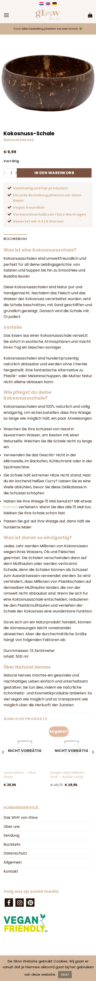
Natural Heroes (18, 139)
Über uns (11, 826)
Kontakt (10, 871)
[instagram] (19, 902)
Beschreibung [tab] (15, 239)
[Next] (92, 761)
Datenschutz (15, 853)
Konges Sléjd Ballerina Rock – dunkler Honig (67, 775)
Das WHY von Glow (20, 817)
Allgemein (12, 862)
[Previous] (3, 761)
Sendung (11, 835)
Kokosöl (10, 507)
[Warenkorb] (90, 15)
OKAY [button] (65, 974)
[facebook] (9, 902)
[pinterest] (30, 902)
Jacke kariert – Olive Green (19, 775)
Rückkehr (12, 844)
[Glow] (48, 15)
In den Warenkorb (54, 172)
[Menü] (6, 15)
